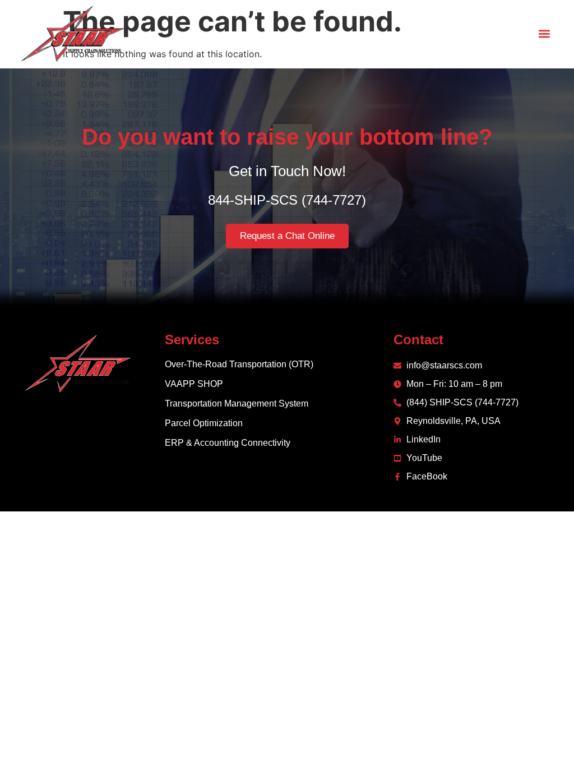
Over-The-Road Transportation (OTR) (239, 364)
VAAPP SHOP (194, 384)
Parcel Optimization (204, 423)
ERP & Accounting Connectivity (227, 442)
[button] (544, 34)
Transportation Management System (236, 403)
